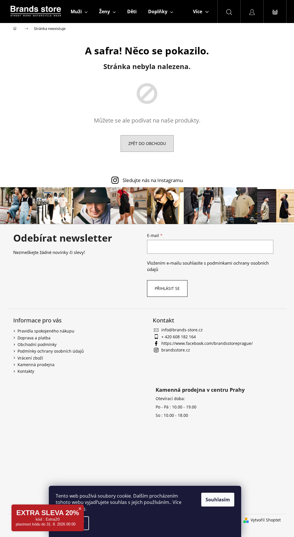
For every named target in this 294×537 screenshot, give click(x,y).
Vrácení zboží (30, 358)
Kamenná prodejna (36, 364)
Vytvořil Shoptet (266, 520)
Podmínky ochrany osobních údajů (51, 351)
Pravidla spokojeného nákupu (46, 331)
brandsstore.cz (175, 350)
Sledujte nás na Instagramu (153, 180)
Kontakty (26, 371)
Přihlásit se (167, 288)
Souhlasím (218, 499)
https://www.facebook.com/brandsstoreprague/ (207, 343)
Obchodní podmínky (37, 344)
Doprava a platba (34, 338)
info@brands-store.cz (182, 329)
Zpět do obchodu (147, 143)
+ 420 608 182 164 (178, 336)
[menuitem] (79, 11)
